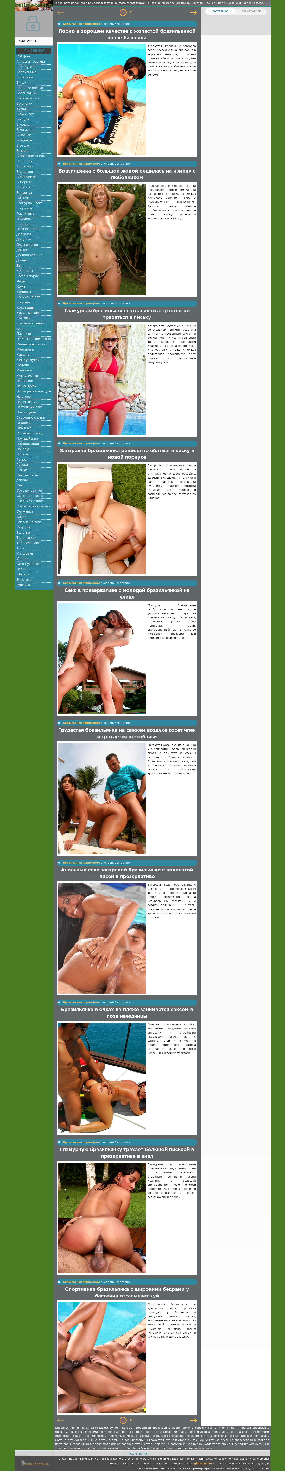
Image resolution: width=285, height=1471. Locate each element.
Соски (21, 517)
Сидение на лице (30, 501)
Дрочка (22, 260)
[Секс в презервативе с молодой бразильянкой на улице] (102, 658)
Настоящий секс (29, 407)
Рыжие (22, 470)
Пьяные (22, 454)
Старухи (23, 527)
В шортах (24, 192)
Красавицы (25, 307)
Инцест (22, 281)
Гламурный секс (29, 203)
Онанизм (23, 423)
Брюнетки (24, 103)
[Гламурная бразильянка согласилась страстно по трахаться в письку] (102, 379)
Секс (20, 485)
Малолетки (25, 349)
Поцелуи (23, 449)
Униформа (25, 553)
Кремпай (23, 318)
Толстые (23, 532)
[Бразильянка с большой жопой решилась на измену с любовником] (102, 239)
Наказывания (26, 402)
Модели (22, 365)
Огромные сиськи (30, 417)
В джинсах (25, 114)
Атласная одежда (30, 61)
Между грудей (28, 360)
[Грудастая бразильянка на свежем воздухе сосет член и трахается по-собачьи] (102, 798)
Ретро (21, 459)
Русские (22, 464)
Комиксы (23, 292)
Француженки (27, 564)
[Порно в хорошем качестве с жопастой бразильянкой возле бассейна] (102, 99)
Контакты (138, 1453)
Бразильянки (26, 93)
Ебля (20, 265)
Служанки (24, 511)
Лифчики (23, 333)
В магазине (25, 129)
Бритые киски (27, 98)
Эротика (23, 585)
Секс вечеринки (29, 490)
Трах (20, 548)
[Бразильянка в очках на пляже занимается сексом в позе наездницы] (102, 1078)
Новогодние (26, 412)
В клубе (22, 119)
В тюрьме (24, 182)
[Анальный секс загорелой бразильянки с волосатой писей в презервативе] (102, 938)
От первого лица (30, 433)
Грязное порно (28, 229)
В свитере (24, 166)
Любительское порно (33, 339)
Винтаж (22, 198)
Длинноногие (27, 244)
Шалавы (23, 574)
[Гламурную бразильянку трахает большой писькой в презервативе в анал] (102, 1218)
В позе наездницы (31, 156)
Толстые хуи (26, 537)
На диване (24, 381)
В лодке (22, 124)
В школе (23, 187)
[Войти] (33, 23)
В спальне (24, 171)
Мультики (24, 370)
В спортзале (26, 177)
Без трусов (25, 67)
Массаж (22, 354)
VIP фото (23, 56)
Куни (20, 328)
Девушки (23, 234)
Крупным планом (30, 323)
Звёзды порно (27, 276)
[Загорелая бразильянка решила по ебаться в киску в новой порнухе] (102, 519)
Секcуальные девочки (27, 478)
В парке (22, 150)
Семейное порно (29, 496)
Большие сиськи (29, 88)
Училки (22, 558)
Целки (21, 569)
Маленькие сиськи (31, 344)
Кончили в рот (28, 297)
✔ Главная (34, 50)
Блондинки (25, 77)
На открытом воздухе (33, 391)
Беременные (26, 72)
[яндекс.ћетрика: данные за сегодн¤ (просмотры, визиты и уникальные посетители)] (35, 1464)
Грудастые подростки (25, 221)
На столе (23, 396)
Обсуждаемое (251, 11)
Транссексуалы (28, 543)
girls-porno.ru (203, 1464)
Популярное (220, 11)
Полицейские (27, 438)
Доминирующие (29, 255)
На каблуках (26, 386)
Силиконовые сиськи (33, 506)
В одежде (24, 140)
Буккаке (22, 109)
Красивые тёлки (29, 313)
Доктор (22, 250)
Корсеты (23, 302)
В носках (23, 135)
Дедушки (23, 239)
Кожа (20, 286)
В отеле (22, 145)
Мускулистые (27, 375)
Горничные (25, 213)
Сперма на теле (28, 522)
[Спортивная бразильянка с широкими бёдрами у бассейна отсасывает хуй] (102, 1357)
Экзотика (23, 579)
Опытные (23, 428)
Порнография (27, 444)
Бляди (21, 82)
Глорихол (24, 208)
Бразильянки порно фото (81, 24)
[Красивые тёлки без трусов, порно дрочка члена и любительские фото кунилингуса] (33, 8)
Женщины (24, 271)
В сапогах (24, 161)
